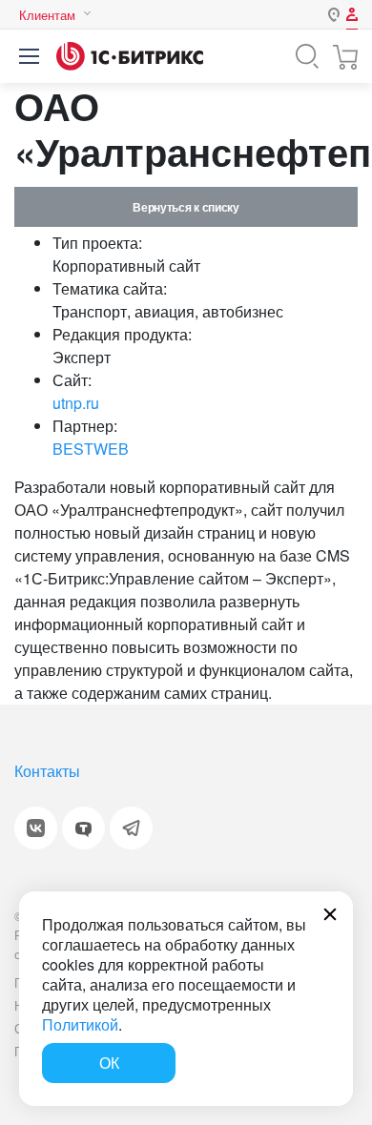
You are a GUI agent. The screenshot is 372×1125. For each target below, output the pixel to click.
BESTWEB (90, 449)
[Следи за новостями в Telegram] (131, 828)
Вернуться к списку (185, 206)
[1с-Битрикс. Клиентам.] (129, 56)
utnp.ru (75, 403)
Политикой (80, 1024)
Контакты (47, 771)
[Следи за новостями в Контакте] (35, 828)
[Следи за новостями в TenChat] (83, 828)
